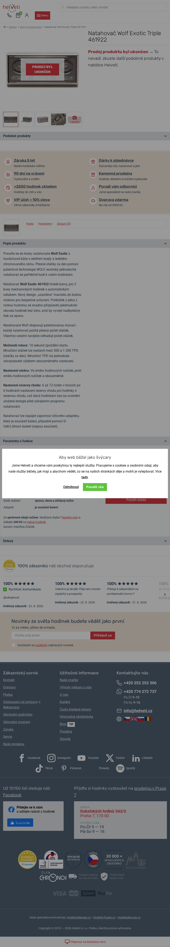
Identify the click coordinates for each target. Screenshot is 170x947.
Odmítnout (71, 487)
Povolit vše (95, 487)
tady (84, 477)
